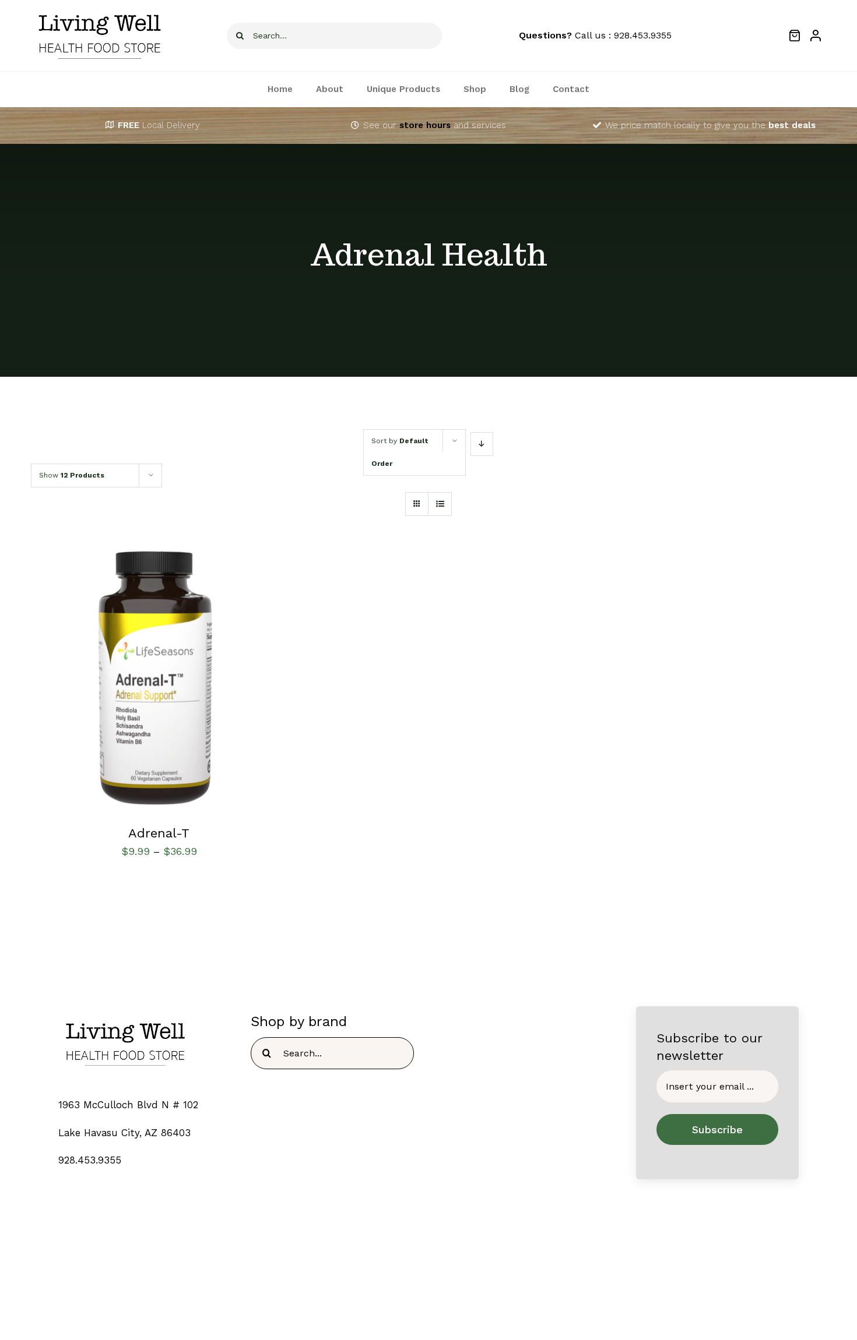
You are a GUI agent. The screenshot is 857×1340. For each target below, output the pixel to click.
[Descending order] (481, 444)
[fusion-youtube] (462, 1301)
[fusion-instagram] (439, 1301)
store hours (425, 125)
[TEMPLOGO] (125, 1017)
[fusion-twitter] (417, 1301)
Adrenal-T (158, 833)
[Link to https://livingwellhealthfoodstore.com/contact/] (355, 125)
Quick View (202, 682)
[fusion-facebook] (394, 1301)
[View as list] (439, 504)
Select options (126, 682)
